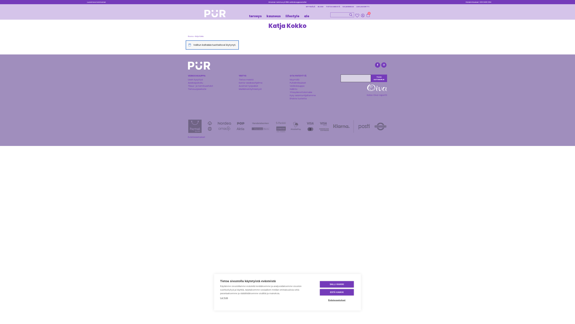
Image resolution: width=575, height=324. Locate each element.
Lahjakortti (362, 6)
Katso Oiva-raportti (377, 95)
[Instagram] (383, 65)
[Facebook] (377, 65)
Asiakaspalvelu (195, 82)
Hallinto (293, 89)
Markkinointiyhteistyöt (250, 89)
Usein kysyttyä (195, 79)
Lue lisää (224, 298)
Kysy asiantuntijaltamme (303, 95)
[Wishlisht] (357, 16)
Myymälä (310, 6)
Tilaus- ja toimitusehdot (200, 85)
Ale (306, 16)
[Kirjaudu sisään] (362, 15)
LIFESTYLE (292, 16)
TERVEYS (255, 16)
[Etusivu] (215, 14)
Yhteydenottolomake (301, 92)
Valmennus (348, 6)
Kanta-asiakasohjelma (250, 82)
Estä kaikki (337, 292)
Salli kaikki (337, 284)
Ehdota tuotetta (298, 98)
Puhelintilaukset (298, 82)
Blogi (321, 6)
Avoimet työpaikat (248, 85)
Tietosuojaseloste (197, 89)
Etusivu (191, 36)
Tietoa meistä (333, 6)
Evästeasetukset (196, 137)
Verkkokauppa (297, 85)
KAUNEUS (274, 16)
